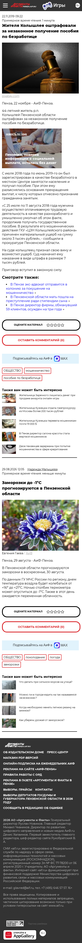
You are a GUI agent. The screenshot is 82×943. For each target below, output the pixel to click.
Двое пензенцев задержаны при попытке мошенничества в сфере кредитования (44, 448)
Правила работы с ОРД (22, 774)
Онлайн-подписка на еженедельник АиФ (39, 763)
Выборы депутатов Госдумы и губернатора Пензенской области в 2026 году (38, 798)
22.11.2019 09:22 (12, 16)
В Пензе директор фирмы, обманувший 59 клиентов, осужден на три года (41, 307)
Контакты (43, 789)
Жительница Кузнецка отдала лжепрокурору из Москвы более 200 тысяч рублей (47, 409)
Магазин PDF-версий (20, 758)
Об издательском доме (23, 752)
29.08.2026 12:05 (13, 469)
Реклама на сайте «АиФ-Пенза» (30, 769)
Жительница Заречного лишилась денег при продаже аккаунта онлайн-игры (47, 397)
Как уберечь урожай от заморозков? (41, 720)
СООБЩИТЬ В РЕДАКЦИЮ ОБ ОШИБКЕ (33, 808)
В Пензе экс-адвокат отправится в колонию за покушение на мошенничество (36, 289)
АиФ (29, 553)
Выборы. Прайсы (17, 789)
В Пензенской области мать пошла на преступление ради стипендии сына (39, 299)
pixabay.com (11, 96)
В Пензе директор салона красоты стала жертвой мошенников (44, 435)
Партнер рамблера (37, 924)
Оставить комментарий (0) (41, 340)
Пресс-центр (57, 752)
